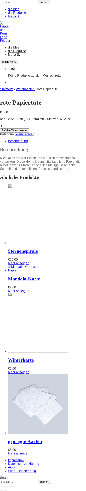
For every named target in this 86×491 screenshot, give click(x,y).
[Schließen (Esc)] (13, 486)
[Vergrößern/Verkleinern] (1, 486)
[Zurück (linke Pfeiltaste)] (1, 490)
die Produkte (17, 12)
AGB (11, 467)
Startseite (6, 89)
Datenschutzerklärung (23, 463)
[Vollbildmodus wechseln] (5, 486)
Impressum (16, 460)
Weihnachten (25, 89)
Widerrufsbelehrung (22, 471)
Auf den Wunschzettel (14, 130)
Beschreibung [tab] (18, 141)
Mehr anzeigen (18, 263)
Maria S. (14, 16)
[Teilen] (9, 486)
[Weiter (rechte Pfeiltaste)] (5, 490)
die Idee (13, 9)
